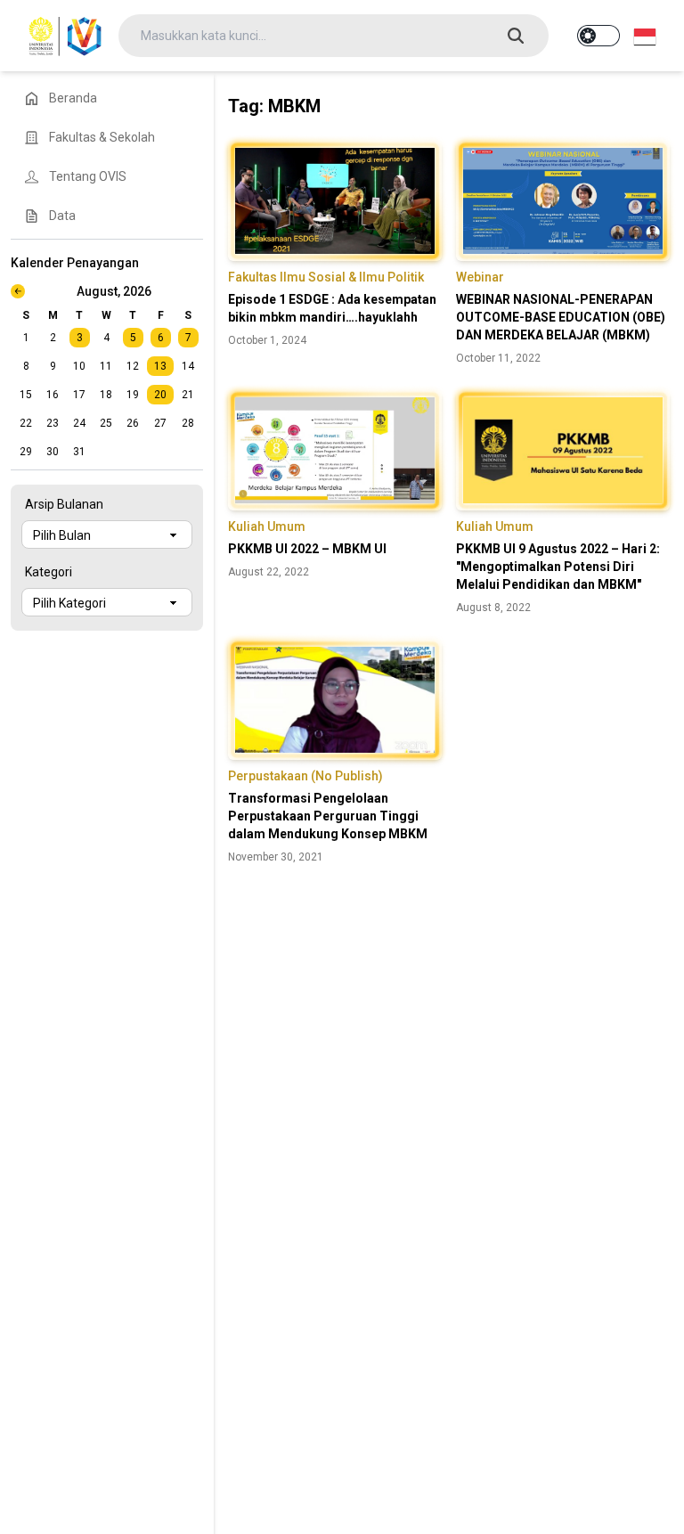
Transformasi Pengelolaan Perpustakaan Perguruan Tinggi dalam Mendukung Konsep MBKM (328, 816)
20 (160, 394)
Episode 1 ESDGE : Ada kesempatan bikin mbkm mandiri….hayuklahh (332, 308)
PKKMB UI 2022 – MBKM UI (307, 549)
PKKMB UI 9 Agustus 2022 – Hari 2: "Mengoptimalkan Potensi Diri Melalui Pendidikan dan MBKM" (558, 567)
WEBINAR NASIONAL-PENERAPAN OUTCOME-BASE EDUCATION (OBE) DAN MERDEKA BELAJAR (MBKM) (560, 317)
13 (160, 366)
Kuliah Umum (266, 526)
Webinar (480, 277)
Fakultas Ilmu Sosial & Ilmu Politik (326, 277)
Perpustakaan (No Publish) (305, 776)
